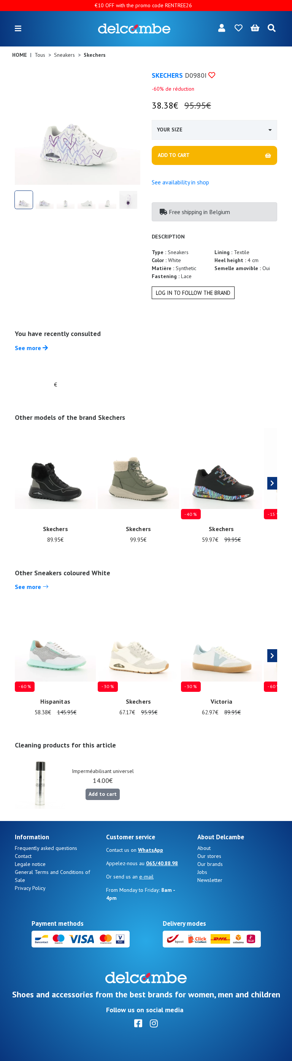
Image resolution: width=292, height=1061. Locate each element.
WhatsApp (150, 850)
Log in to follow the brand (193, 292)
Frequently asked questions (46, 848)
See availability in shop (180, 182)
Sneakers (64, 54)
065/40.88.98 (162, 863)
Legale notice (30, 864)
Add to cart (103, 794)
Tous (40, 54)
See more (29, 348)
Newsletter (209, 880)
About (204, 848)
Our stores (209, 856)
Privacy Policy (30, 888)
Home (19, 54)
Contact (23, 856)
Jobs (202, 872)
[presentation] (272, 483)
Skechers (167, 75)
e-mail (146, 876)
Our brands (210, 864)
